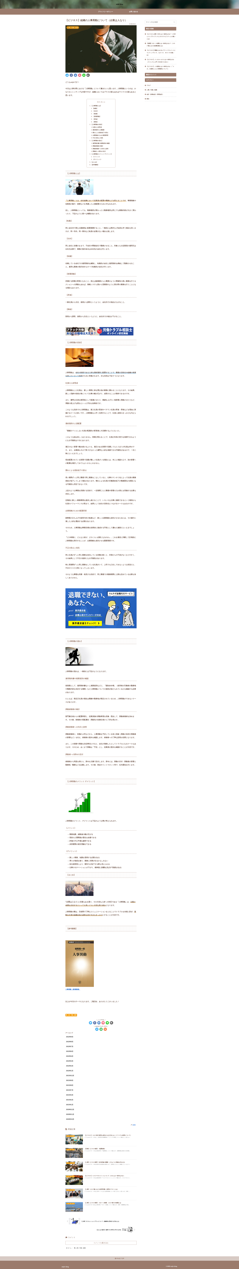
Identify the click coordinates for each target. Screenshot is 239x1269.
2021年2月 (69, 1100)
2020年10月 (70, 1119)
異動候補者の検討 (98, 146)
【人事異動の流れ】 (97, 140)
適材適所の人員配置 (98, 130)
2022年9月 (69, 1037)
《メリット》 (96, 156)
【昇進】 (95, 119)
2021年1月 (69, 1104)
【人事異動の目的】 (97, 124)
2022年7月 (69, 1046)
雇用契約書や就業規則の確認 (101, 143)
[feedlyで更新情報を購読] (101, 1029)
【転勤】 (95, 108)
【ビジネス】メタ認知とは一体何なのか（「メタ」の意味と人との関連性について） (160, 68)
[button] (174, 22)
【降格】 (95, 122)
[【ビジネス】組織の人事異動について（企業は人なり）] (75, 75)
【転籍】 (95, 113)
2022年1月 (69, 1070)
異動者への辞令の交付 (99, 151)
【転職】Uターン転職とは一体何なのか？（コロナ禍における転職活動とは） (161, 45)
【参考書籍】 (95, 164)
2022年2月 (69, 1066)
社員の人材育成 (97, 127)
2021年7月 (69, 1090)
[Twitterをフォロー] (96, 1029)
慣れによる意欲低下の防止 (100, 132)
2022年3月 (69, 1061)
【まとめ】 (94, 162)
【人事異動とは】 (96, 105)
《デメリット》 (97, 159)
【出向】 (95, 111)
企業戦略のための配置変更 (100, 135)
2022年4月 (69, 1056)
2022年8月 (69, 1041)
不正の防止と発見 (98, 138)
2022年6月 (69, 1051)
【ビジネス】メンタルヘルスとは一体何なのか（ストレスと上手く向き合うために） (160, 61)
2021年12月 (70, 1075)
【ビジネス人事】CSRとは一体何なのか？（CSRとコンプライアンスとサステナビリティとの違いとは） (161, 36)
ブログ (149, 85)
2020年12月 (70, 1109)
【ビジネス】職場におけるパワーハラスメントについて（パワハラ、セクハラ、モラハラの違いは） (161, 52)
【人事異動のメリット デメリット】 (101, 154)
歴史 (148, 99)
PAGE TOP (120, 1258)
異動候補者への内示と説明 (100, 148)
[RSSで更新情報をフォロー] (105, 1029)
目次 (98, 102)
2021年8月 (69, 1085)
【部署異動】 (97, 116)
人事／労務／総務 (71, 1015)
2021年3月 (69, 1095)
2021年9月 (69, 1080)
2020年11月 (70, 1114)
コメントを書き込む (101, 1243)
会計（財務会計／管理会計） (155, 94)
